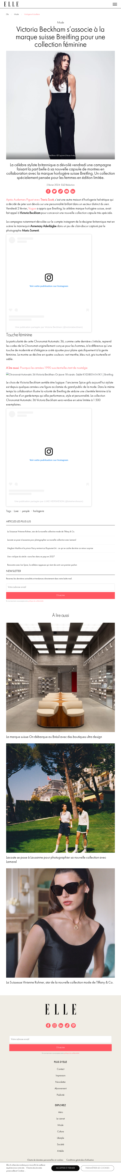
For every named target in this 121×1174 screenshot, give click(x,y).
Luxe (16, 511)
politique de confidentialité (35, 601)
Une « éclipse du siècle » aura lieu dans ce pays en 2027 (31, 557)
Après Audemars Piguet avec (30, 199)
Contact (60, 1069)
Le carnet (60, 1119)
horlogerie (38, 511)
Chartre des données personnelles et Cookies (24, 1169)
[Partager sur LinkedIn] (72, 191)
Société (60, 1144)
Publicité (60, 1095)
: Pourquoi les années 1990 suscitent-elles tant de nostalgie (47, 368)
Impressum (60, 1075)
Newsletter (60, 1082)
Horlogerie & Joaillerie (32, 14)
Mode (16, 14)
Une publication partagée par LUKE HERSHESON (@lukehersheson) (48, 501)
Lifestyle (60, 1138)
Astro (60, 1112)
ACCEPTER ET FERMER (65, 1168)
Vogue (32, 208)
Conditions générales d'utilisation (80, 1160)
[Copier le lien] (60, 191)
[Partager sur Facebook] (48, 191)
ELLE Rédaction (68, 185)
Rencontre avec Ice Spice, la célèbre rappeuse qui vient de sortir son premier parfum (42, 565)
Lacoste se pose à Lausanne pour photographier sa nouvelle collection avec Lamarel (41, 540)
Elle (7, 14)
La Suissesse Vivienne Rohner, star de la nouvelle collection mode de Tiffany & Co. (41, 532)
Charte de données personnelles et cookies (45, 1160)
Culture (60, 1131)
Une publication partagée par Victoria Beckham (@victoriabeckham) (49, 327)
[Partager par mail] (66, 191)
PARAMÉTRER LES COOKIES (97, 1168)
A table (60, 1151)
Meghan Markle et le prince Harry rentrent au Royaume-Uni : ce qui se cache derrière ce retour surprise (50, 548)
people (26, 511)
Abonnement (60, 1088)
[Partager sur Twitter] (54, 191)
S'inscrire (60, 595)
